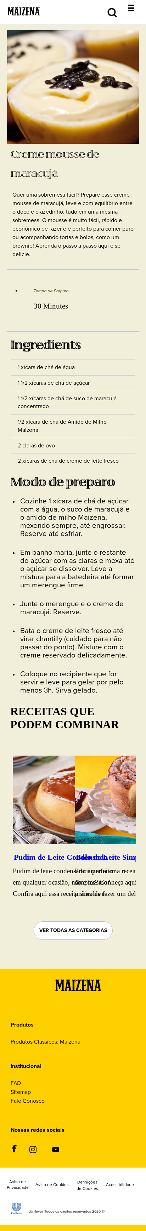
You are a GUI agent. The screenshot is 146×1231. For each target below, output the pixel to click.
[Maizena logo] (78, 999)
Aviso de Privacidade (18, 1185)
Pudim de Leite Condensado (61, 857)
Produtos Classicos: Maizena (45, 1042)
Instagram (33, 1149)
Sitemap (21, 1092)
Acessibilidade (120, 1185)
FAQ (16, 1083)
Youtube (55, 1149)
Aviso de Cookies (52, 1185)
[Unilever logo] (16, 1212)
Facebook (14, 1149)
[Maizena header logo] (23, 21)
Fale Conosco (28, 1101)
